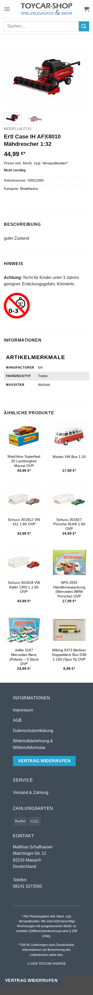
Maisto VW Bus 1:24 (69, 457)
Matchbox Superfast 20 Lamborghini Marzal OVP (23, 461)
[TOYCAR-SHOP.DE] (46, 9)
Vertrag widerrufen (31, 980)
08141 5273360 (27, 886)
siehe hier (56, 955)
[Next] (81, 76)
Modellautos (17, 129)
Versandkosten (54, 163)
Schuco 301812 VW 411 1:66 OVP (24, 522)
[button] (7, 9)
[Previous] (12, 76)
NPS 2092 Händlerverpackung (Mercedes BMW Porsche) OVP (69, 589)
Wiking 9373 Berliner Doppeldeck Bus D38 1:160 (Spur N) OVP (69, 654)
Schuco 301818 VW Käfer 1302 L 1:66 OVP (24, 587)
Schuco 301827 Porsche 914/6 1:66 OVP (69, 524)
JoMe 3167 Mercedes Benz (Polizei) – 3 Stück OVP (24, 657)
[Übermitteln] (84, 26)
